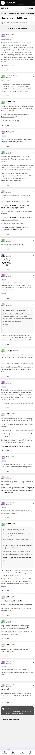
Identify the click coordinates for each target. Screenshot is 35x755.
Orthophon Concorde (7, 117)
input (11, 628)
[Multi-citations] (2, 70)
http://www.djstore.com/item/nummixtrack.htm (15, 446)
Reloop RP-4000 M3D (7, 106)
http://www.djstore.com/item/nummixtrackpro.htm (17, 605)
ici (22, 244)
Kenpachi (8, 101)
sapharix (8, 240)
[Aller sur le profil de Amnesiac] (3, 255)
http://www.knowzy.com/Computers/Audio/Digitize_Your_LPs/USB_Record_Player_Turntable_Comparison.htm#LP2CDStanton (17, 490)
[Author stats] (33, 35)
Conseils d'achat (22, 23)
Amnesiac (8, 255)
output (13, 626)
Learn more (3, 3)
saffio (8, 23)
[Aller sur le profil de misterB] (3, 191)
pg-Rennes (9, 76)
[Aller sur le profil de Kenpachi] (3, 102)
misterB (8, 191)
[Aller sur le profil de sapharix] (3, 240)
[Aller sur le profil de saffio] (2, 23)
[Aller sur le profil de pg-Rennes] (3, 76)
